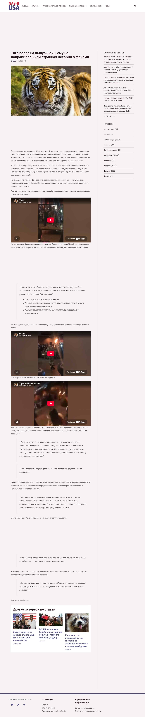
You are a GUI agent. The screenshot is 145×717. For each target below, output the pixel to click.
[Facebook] (12, 705)
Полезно (107, 171)
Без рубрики (108, 129)
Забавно (68, 649)
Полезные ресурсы (76, 6)
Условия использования (85, 708)
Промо (106, 176)
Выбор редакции (110, 140)
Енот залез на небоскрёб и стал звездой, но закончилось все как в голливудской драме (76, 641)
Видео (13, 61)
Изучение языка (110, 150)
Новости (42, 641)
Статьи (35, 6)
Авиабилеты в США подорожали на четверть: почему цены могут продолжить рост (118, 69)
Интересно (17, 644)
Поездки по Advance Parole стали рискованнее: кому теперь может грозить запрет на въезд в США (117, 108)
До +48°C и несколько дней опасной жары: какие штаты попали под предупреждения (118, 90)
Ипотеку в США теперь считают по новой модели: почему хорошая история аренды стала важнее (117, 59)
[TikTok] (18, 705)
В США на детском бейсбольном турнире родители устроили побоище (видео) (50, 633)
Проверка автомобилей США (54, 6)
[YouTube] (24, 705)
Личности (107, 160)
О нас (108, 6)
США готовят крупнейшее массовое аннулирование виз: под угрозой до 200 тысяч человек (118, 80)
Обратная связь (96, 6)
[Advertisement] (72, 28)
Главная (25, 6)
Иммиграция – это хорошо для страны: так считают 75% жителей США (23, 636)
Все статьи (107, 116)
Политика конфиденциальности (88, 711)
